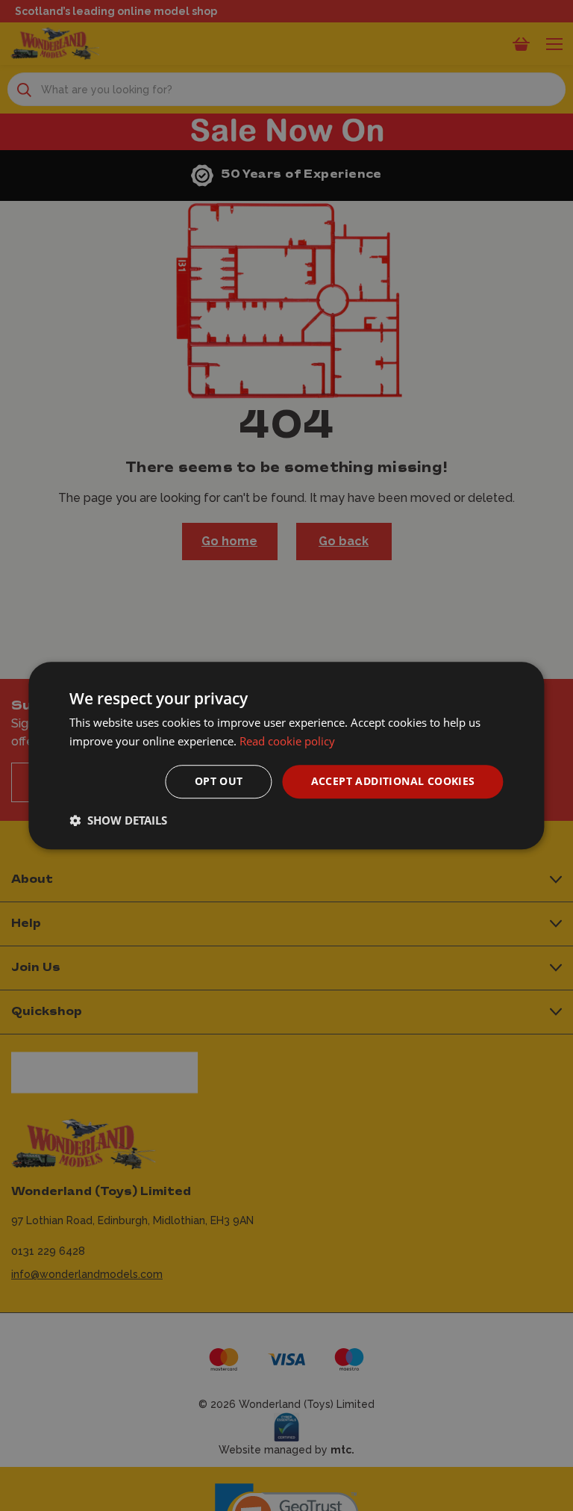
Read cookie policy (287, 740)
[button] (118, 820)
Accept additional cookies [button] (393, 782)
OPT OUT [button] (219, 782)
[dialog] (286, 756)
